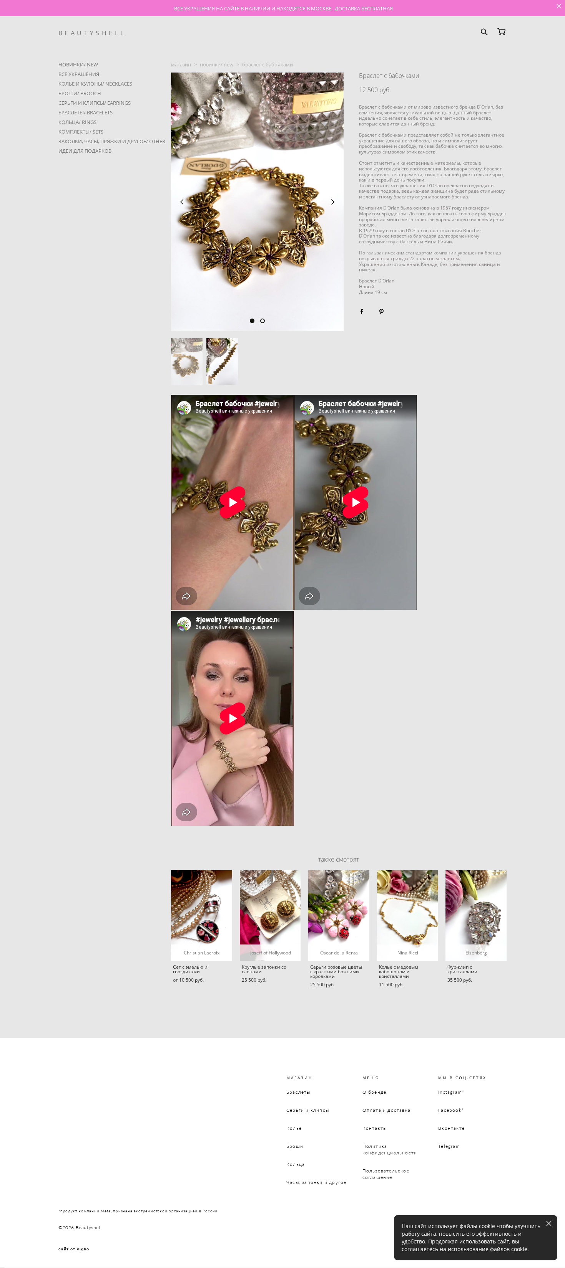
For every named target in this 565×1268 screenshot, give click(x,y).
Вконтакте (451, 1128)
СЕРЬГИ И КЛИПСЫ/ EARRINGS (94, 102)
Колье (294, 1128)
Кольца (295, 1164)
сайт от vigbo (73, 1249)
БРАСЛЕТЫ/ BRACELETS (85, 112)
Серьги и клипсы (307, 1110)
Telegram (449, 1146)
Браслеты (298, 1092)
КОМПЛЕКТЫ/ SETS (80, 131)
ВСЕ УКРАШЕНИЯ (78, 74)
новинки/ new (216, 64)
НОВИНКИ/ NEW (78, 64)
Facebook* (451, 1110)
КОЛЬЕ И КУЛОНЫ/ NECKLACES (95, 83)
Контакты (374, 1128)
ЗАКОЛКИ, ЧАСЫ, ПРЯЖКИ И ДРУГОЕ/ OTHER (111, 141)
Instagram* (451, 1092)
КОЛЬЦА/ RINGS (77, 122)
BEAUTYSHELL (92, 33)
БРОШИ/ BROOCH (79, 93)
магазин (181, 64)
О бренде (374, 1092)
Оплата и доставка (386, 1110)
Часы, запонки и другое (316, 1182)
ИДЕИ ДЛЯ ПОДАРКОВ (84, 150)
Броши (294, 1146)
